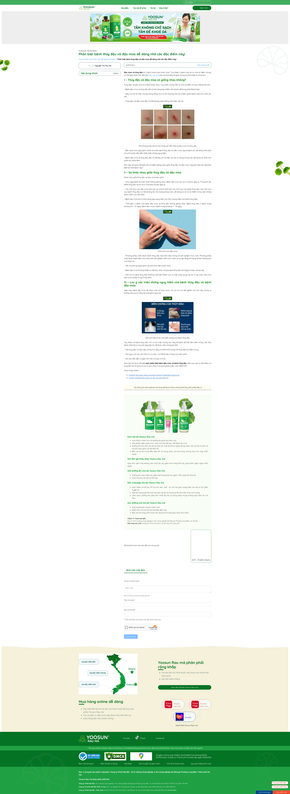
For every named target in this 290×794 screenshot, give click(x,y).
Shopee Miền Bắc (279, 783)
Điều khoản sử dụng (109, 763)
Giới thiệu (128, 763)
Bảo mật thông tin (86, 763)
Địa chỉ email (129, 610)
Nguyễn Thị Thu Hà (103, 66)
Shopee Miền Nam (280, 787)
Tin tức (153, 8)
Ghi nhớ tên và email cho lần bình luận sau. (143, 619)
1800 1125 (202, 8)
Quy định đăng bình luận (201, 763)
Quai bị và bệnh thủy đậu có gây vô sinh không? (148, 378)
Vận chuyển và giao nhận (149, 763)
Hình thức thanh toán (175, 763)
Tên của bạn (129, 600)
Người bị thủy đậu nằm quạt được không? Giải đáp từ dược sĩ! (154, 375)
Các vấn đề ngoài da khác (105, 59)
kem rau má (153, 75)
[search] (210, 2)
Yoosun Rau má (85, 59)
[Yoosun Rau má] (87, 8)
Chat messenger (264, 792)
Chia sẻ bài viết (203, 65)
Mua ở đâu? (163, 8)
